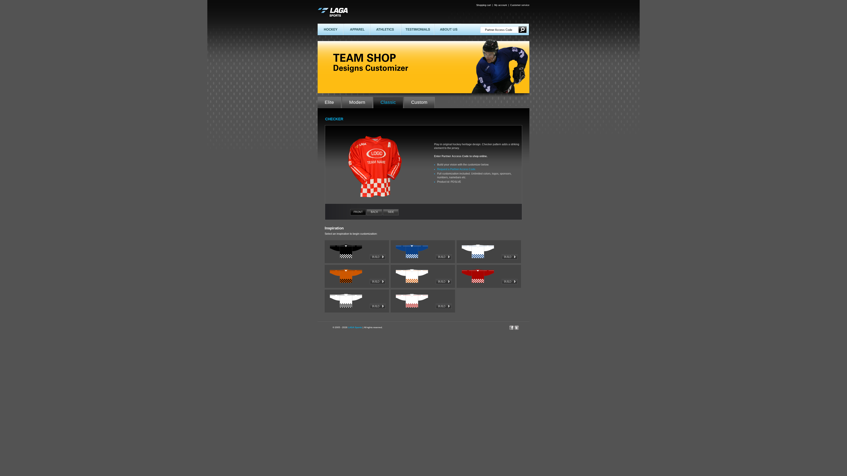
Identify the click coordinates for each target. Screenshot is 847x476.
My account (500, 5)
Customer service (519, 5)
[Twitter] (518, 326)
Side (391, 212)
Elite (329, 102)
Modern (357, 102)
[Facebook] (511, 326)
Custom (419, 102)
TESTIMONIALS (410, 25)
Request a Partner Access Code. (456, 169)
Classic (388, 102)
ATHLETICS (377, 25)
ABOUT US (440, 25)
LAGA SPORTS (327, 9)
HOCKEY (323, 25)
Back (374, 212)
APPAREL (349, 25)
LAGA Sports (355, 327)
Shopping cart (483, 5)
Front (358, 212)
